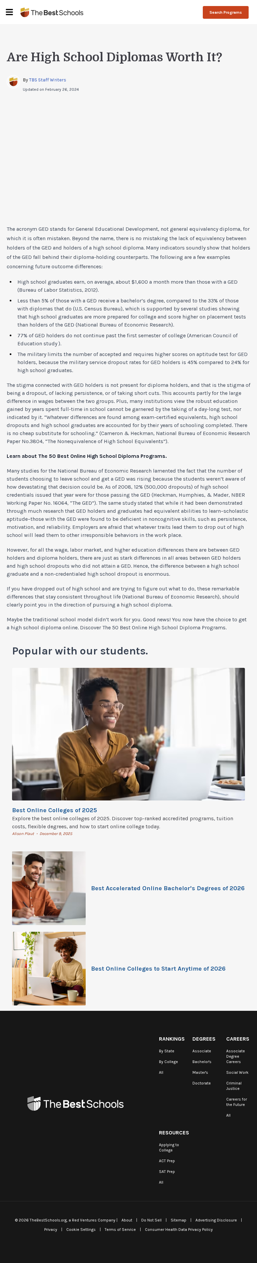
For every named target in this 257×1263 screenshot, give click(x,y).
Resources (174, 1132)
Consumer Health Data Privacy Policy (179, 1229)
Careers (237, 1039)
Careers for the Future (236, 1102)
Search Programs (225, 12)
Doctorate (201, 1083)
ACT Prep (167, 1161)
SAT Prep (167, 1171)
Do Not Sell (151, 1220)
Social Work (237, 1072)
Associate (201, 1051)
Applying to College (169, 1147)
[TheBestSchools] (52, 12)
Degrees (204, 1039)
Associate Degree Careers (235, 1056)
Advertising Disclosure (216, 1220)
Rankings (172, 1039)
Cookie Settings (81, 1229)
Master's (200, 1072)
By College (168, 1061)
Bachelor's (201, 1061)
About (126, 1220)
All (161, 1072)
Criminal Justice (234, 1086)
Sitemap (178, 1220)
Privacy (50, 1229)
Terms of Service (120, 1229)
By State (166, 1051)
